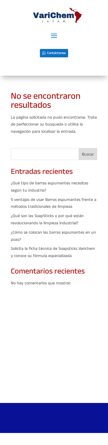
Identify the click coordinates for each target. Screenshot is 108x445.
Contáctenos (56, 53)
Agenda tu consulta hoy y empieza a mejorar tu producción (54, 389)
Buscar (88, 154)
